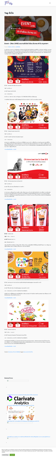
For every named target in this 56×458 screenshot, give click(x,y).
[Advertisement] (28, 366)
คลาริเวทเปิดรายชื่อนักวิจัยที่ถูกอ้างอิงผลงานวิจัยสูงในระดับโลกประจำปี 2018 (20, 405)
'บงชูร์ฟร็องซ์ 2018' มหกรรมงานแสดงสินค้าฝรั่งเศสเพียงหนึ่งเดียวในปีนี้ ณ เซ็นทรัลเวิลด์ (22, 394)
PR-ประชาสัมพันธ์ (16, 351)
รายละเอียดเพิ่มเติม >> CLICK (10, 249)
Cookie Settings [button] (5, 454)
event (24, 351)
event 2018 (28, 351)
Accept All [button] (12, 454)
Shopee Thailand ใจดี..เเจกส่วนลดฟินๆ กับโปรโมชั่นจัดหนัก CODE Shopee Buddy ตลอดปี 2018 (23, 421)
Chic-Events (10, 351)
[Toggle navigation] (50, 3)
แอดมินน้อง (18, 46)
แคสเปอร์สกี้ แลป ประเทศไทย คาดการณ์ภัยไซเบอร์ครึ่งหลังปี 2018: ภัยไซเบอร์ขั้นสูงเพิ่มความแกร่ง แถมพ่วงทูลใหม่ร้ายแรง (28, 436)
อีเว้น (32, 351)
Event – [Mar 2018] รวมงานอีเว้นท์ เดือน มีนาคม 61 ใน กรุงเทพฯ (26, 43)
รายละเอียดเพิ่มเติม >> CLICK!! (10, 149)
